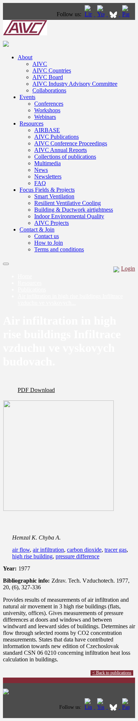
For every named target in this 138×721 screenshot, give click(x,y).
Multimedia (47, 163)
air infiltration (48, 550)
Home (25, 276)
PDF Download (36, 390)
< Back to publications (111, 672)
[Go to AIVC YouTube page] (101, 14)
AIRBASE (47, 130)
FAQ (40, 183)
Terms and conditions (59, 249)
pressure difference (77, 556)
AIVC (39, 64)
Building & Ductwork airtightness (73, 209)
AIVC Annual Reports (60, 150)
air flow (21, 550)
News (41, 170)
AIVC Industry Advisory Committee (74, 84)
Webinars (45, 117)
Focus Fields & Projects (47, 190)
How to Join (48, 243)
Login (128, 268)
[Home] (25, 33)
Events (27, 97)
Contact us (46, 236)
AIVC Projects (51, 223)
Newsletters (47, 176)
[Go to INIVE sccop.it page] (127, 14)
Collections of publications (65, 156)
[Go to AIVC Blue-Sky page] (114, 14)
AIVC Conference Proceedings (70, 143)
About (25, 57)
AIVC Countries (51, 70)
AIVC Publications (56, 137)
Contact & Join (37, 229)
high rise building (32, 556)
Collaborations (49, 90)
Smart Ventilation (54, 196)
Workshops (47, 110)
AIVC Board (47, 77)
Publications (32, 289)
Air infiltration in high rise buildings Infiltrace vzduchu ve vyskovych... (70, 299)
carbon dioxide (84, 550)
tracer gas (116, 550)
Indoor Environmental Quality (69, 216)
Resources (31, 123)
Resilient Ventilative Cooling (67, 203)
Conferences (48, 103)
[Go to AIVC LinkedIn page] (89, 14)
